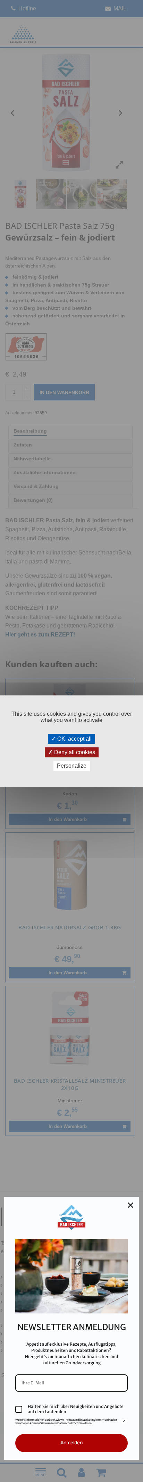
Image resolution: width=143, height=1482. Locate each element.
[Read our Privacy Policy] (123, 1421)
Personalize (71, 766)
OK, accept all (74, 739)
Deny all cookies (74, 752)
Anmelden (71, 1443)
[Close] (130, 1205)
